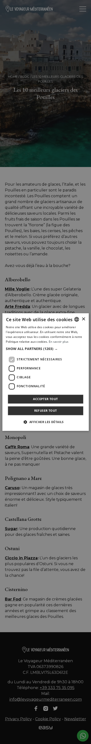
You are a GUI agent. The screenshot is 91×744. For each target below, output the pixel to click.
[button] (45, 349)
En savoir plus (58, 342)
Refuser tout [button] (45, 411)
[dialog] (45, 372)
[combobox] (76, 319)
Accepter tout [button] (45, 399)
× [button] (83, 319)
